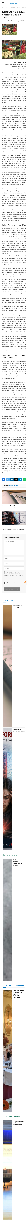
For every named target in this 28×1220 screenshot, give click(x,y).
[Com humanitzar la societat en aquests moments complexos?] (7, 1051)
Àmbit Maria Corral (9, 21)
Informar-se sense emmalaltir (11, 527)
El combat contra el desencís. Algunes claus (18, 1123)
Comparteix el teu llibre (9, 506)
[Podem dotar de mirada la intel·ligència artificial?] (7, 920)
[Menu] (3, 2)
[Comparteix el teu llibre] (14, 497)
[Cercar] (25, 2)
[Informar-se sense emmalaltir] (14, 518)
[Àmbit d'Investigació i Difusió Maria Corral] (14, 2)
